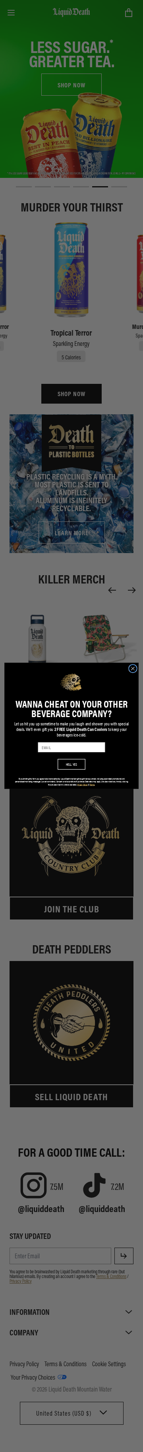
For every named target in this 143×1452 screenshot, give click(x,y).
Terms (92, 784)
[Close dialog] (133, 669)
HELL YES (71, 764)
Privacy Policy (82, 784)
